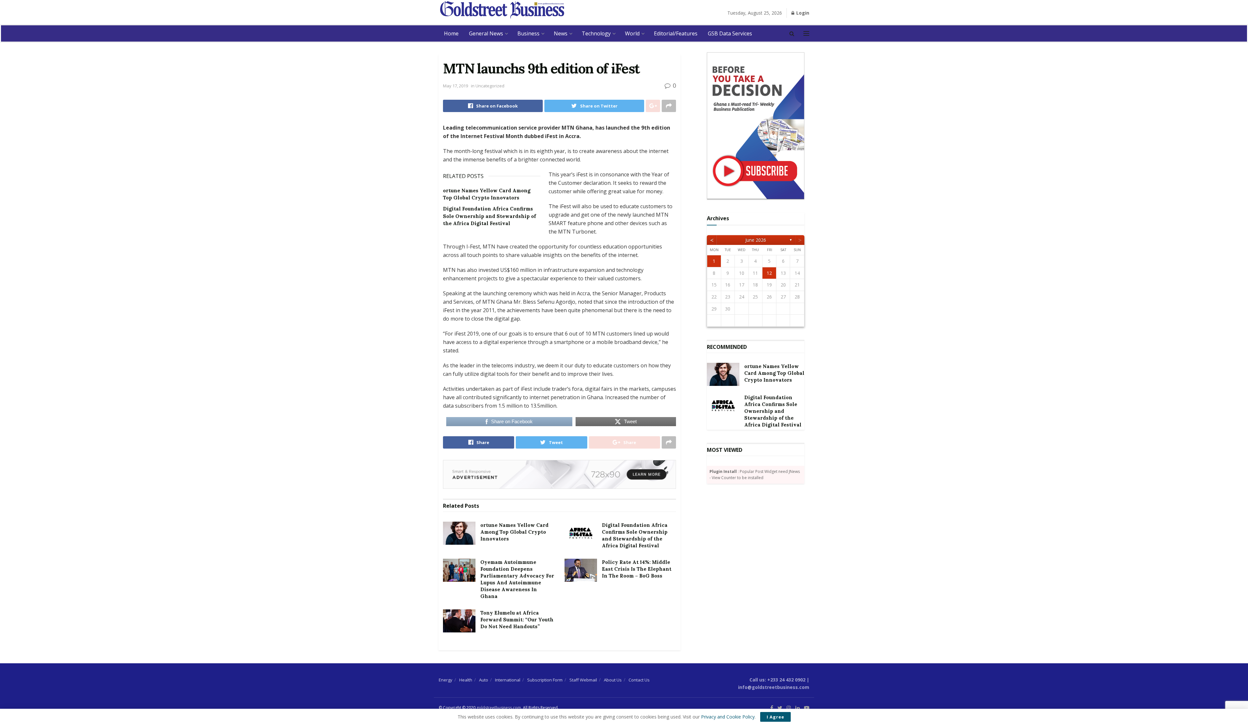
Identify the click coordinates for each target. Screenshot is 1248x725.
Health (465, 680)
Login (802, 13)
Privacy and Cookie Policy (728, 717)
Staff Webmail (583, 680)
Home (451, 33)
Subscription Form (545, 680)
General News (486, 33)
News (560, 33)
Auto (483, 680)
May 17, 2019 (455, 86)
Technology (596, 33)
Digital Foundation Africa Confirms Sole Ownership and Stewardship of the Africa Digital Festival (489, 216)
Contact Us (639, 680)
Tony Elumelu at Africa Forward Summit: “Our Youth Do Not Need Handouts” (516, 620)
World (632, 33)
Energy (445, 680)
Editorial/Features (675, 33)
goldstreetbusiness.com (498, 707)
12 (769, 273)
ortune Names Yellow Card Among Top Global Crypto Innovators (514, 532)
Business (528, 33)
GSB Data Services (730, 33)
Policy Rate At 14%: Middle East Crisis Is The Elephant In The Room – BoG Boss (636, 569)
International (507, 680)
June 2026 (755, 240)
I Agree (775, 717)
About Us (613, 680)
